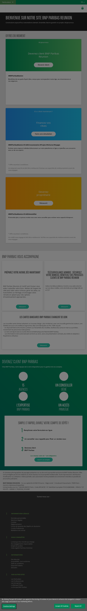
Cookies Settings (9, 606)
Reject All (78, 606)
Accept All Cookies (61, 606)
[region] (43, 604)
